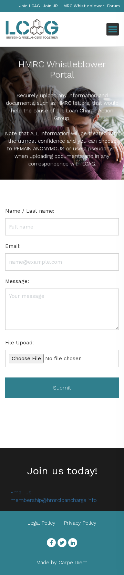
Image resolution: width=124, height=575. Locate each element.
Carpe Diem (73, 562)
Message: (17, 281)
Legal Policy (41, 523)
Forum (113, 5)
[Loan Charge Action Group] (39, 29)
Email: (13, 246)
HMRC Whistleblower (82, 5)
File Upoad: (19, 343)
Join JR (50, 5)
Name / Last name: (29, 211)
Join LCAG (29, 5)
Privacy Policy (80, 523)
